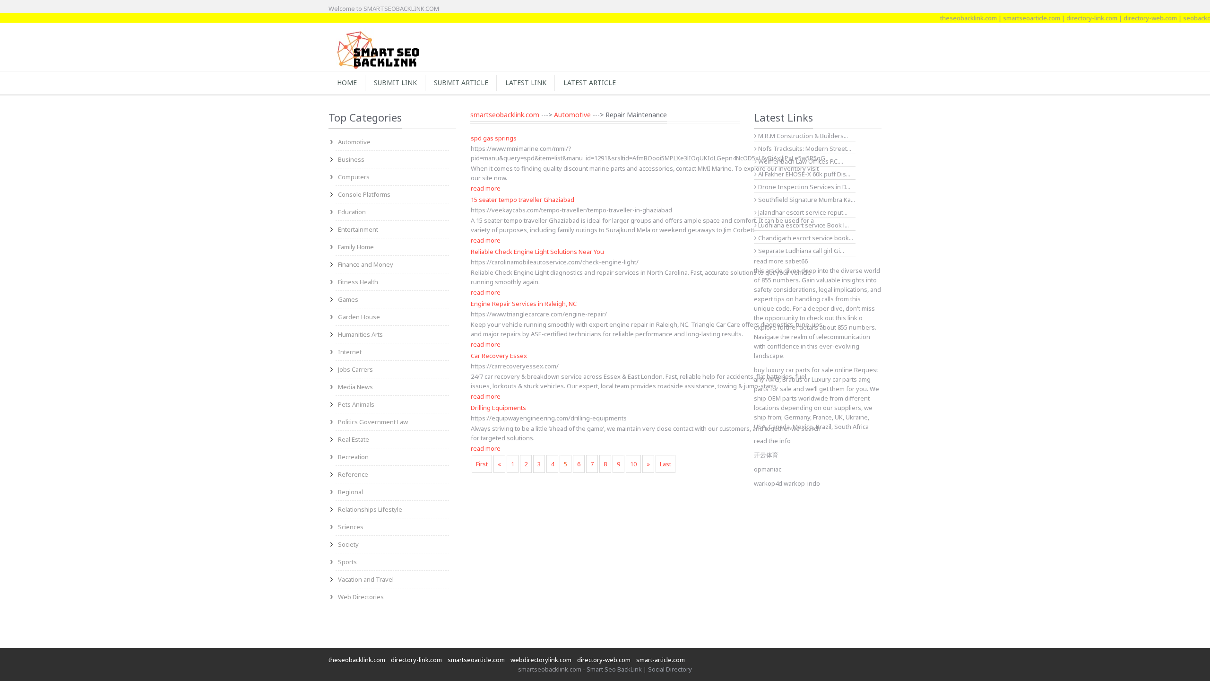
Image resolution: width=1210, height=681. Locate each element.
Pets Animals (356, 404)
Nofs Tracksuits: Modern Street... (804, 148)
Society (348, 544)
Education (352, 212)
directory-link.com (1077, 18)
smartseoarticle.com (1017, 18)
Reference (353, 474)
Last (665, 464)
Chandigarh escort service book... (805, 238)
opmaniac (767, 469)
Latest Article (589, 82)
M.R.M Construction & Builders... (802, 135)
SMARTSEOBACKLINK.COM (401, 8)
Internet (350, 352)
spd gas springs (494, 138)
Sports (347, 562)
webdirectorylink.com (540, 659)
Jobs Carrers (355, 369)
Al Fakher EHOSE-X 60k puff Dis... (803, 174)
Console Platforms (364, 194)
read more (486, 188)
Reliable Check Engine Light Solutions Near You (537, 251)
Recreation (353, 457)
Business (351, 159)
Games (348, 299)
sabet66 (796, 261)
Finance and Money (365, 264)
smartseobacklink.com (504, 114)
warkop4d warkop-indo (787, 483)
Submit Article (461, 82)
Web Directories (361, 597)
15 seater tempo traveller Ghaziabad (522, 199)
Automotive (354, 142)
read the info (772, 441)
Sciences (350, 527)
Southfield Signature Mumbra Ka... (806, 199)
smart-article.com (660, 659)
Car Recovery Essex (499, 355)
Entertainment (358, 229)
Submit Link (395, 82)
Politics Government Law (373, 422)
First (482, 464)
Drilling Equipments (498, 407)
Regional (350, 492)
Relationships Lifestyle (370, 509)
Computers (354, 177)
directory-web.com (1135, 18)
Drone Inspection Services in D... (803, 187)
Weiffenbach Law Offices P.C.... (800, 161)
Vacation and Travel (366, 579)
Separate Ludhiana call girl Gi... (800, 250)
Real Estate (353, 439)
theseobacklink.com (953, 18)
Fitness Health (358, 282)
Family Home (356, 247)
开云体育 (766, 455)
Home (347, 82)
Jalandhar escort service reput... (802, 212)
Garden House (359, 317)
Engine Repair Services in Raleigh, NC (524, 303)
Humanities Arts (360, 334)
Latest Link (525, 82)
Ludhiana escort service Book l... (803, 225)
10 (633, 464)
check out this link (832, 318)
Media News (355, 387)
